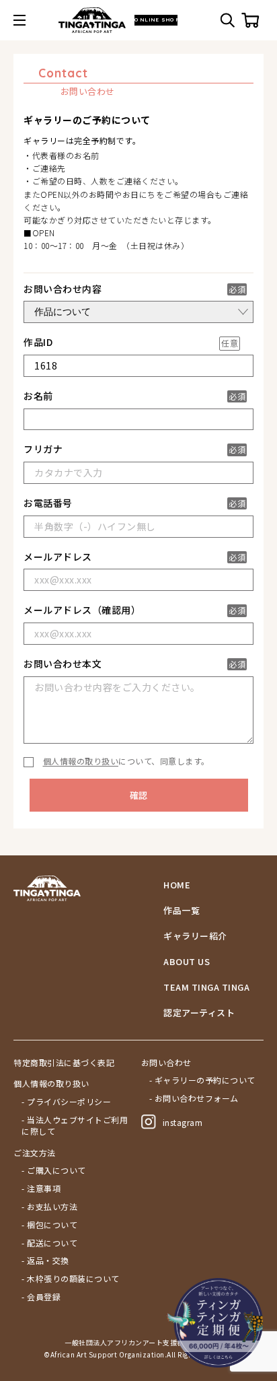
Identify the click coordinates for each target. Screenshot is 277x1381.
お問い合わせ (166, 1062)
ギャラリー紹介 (195, 936)
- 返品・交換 (45, 1260)
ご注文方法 (34, 1152)
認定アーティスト (199, 1013)
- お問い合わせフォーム (194, 1098)
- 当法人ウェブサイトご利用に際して (75, 1125)
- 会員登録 (41, 1296)
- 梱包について (49, 1224)
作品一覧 (181, 911)
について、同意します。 (126, 761)
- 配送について (49, 1243)
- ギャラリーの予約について (202, 1080)
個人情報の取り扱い (81, 761)
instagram (183, 1122)
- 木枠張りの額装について (71, 1278)
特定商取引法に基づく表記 (63, 1062)
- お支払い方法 (49, 1206)
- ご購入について (54, 1170)
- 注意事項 (41, 1188)
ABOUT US (186, 962)
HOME (176, 885)
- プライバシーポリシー (66, 1101)
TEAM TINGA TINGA (206, 987)
